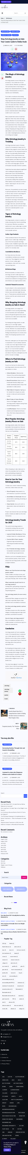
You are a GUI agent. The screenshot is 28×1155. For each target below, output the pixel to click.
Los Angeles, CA (6, 1034)
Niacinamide (19, 989)
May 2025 (3, 847)
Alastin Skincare (6, 946)
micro (4, 976)
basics (11, 950)
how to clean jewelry (16, 969)
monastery (20, 985)
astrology (7, 685)
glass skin (5, 969)
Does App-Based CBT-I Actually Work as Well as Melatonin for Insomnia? (13, 805)
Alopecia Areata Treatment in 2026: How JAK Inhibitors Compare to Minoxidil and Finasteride (12, 823)
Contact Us (5, 1057)
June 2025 (3, 845)
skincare (12, 1002)
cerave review (14, 956)
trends (6, 698)
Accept (7, 1150)
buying (16, 953)
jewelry (13, 632)
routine (21, 999)
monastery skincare (7, 989)
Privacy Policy (9, 1145)
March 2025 (4, 851)
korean (13, 972)
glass (22, 966)
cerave (4, 956)
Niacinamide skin (6, 992)
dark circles (14, 963)
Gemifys (19, 678)
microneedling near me (8, 979)
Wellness (3, 867)
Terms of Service (6, 1060)
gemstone (16, 276)
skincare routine (6, 1005)
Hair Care (3, 863)
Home (2, 18)
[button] (11, 902)
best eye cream (21, 950)
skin (3, 1002)
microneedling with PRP (8, 982)
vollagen (21, 1008)
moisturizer (21, 982)
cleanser (4, 959)
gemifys (14, 966)
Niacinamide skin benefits (8, 995)
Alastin (11, 943)
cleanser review (15, 959)
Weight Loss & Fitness (6, 865)
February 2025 (4, 853)
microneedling (13, 976)
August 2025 (4, 841)
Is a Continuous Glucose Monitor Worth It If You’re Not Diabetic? (13, 813)
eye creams (5, 966)
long (20, 972)
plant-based (5, 999)
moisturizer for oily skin (8, 985)
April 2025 (3, 849)
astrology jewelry (7, 690)
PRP (14, 999)
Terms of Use (7, 1147)
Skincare (3, 861)
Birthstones (9, 18)
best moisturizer (6, 953)
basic (4, 950)
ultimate (13, 1008)
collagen (4, 963)
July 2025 (3, 843)
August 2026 (4, 839)
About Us (4, 1054)
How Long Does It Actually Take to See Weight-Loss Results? (14, 809)
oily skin (20, 995)
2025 (4, 943)
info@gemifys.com (7, 1037)
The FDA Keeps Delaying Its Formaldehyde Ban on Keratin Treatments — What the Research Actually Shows (13, 818)
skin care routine (18, 1005)
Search (2, 793)
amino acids (17, 946)
